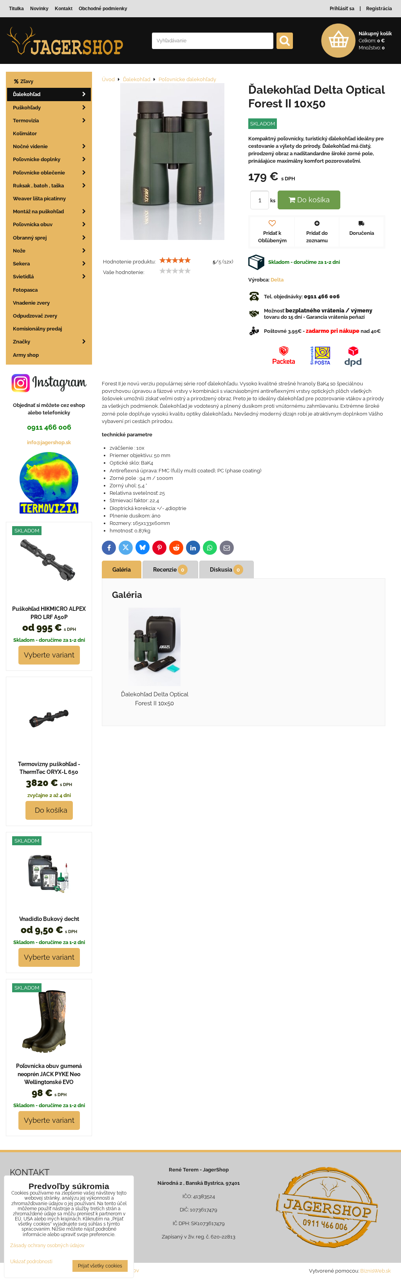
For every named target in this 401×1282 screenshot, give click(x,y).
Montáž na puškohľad (38, 211)
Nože (19, 251)
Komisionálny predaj (37, 329)
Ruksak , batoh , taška (38, 186)
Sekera (21, 264)
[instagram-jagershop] (49, 392)
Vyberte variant (49, 655)
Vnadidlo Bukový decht (49, 919)
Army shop (26, 355)
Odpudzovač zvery (35, 316)
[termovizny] (49, 512)
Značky (21, 342)
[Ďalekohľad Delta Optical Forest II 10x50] (172, 162)
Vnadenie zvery (31, 303)
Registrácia (379, 8)
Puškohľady (27, 108)
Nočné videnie (30, 146)
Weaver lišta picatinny (39, 199)
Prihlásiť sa (342, 8)
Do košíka (312, 200)
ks (273, 200)
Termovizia (26, 120)
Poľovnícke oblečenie (39, 173)
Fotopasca (25, 290)
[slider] (175, 260)
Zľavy (26, 81)
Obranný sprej (30, 238)
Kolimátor (25, 133)
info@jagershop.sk (49, 442)
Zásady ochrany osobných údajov (47, 1245)
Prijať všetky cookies (100, 1266)
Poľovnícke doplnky (36, 159)
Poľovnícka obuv (32, 224)
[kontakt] (327, 1207)
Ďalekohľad (26, 94)
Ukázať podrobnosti (31, 1261)
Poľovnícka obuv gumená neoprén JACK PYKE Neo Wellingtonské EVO (49, 1074)
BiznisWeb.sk (375, 1271)
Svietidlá (23, 277)
